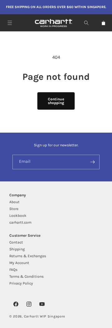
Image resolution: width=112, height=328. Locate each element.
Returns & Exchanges (27, 256)
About (14, 202)
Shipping (17, 249)
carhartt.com (20, 222)
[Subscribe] (92, 162)
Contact (16, 242)
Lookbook (17, 215)
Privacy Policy (21, 283)
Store (13, 209)
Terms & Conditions (26, 276)
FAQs (13, 269)
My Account (19, 263)
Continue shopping (56, 101)
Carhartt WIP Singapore (44, 316)
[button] (9, 22)
